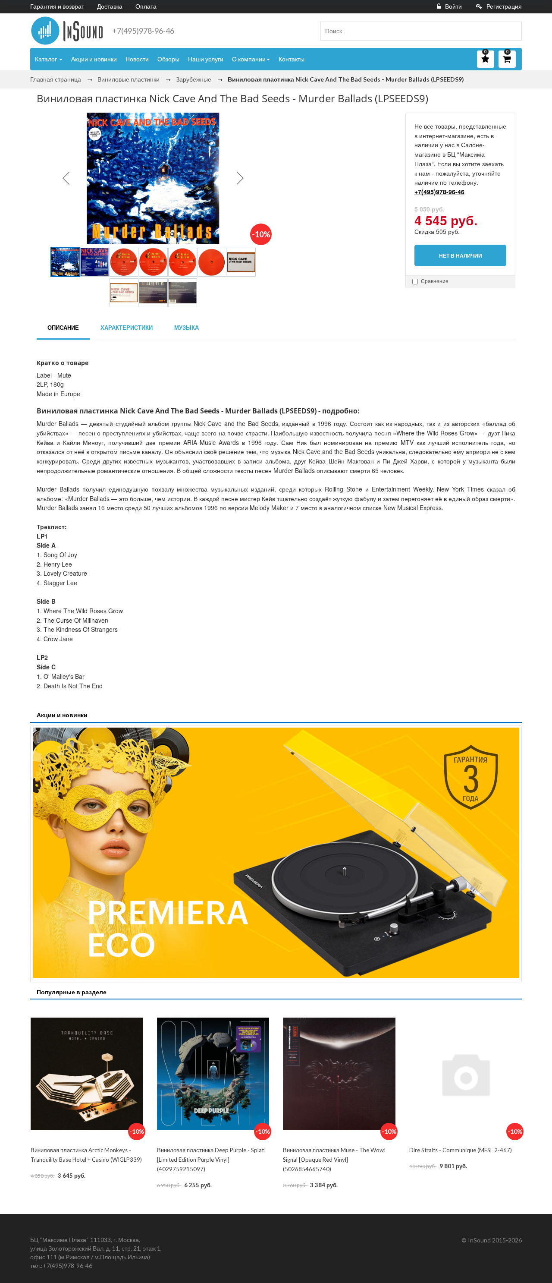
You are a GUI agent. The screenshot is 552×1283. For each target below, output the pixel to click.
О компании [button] (249, 59)
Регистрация (504, 6)
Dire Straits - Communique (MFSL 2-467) (460, 1150)
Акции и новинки (94, 59)
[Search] (511, 31)
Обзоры (168, 59)
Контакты (291, 59)
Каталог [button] (46, 59)
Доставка (109, 6)
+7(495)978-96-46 (143, 30)
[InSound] (67, 31)
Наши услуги (205, 59)
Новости (137, 59)
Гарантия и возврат (57, 6)
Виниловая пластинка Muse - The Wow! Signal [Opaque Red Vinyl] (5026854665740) (334, 1159)
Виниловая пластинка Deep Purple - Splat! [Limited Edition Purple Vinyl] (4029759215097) (211, 1159)
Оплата (146, 6)
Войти (453, 6)
